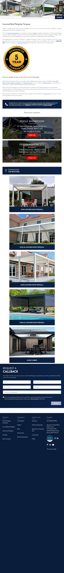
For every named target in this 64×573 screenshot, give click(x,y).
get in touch (47, 93)
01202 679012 (53, 421)
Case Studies (20, 421)
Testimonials (20, 433)
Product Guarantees (37, 425)
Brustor (35, 33)
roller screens (17, 83)
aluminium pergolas (22, 42)
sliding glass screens (27, 83)
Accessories (35, 435)
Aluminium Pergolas (7, 431)
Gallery (19, 425)
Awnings (4, 435)
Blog (18, 429)
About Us (34, 421)
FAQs (33, 439)
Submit (56, 403)
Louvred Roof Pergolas (8, 427)
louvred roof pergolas (13, 33)
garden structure (47, 83)
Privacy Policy (34, 399)
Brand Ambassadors (22, 437)
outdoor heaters (10, 83)
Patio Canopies (6, 439)
